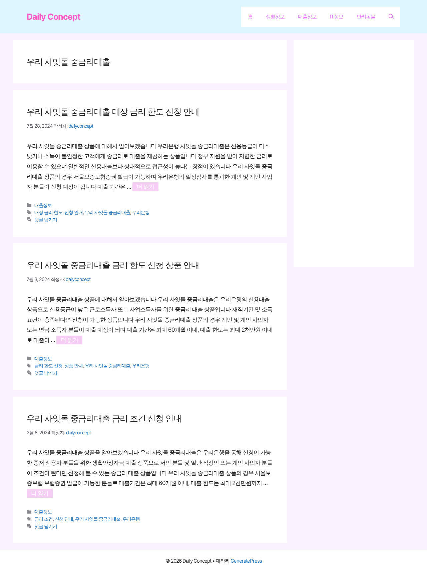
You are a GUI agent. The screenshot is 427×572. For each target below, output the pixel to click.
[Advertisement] (357, 153)
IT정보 (336, 16)
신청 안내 (73, 212)
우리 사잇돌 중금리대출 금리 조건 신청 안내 (104, 418)
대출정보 (307, 16)
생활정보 (275, 16)
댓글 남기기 (45, 219)
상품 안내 (73, 365)
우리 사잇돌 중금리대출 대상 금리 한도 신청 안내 (113, 112)
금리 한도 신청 (48, 365)
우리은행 (140, 212)
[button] (391, 17)
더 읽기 (145, 186)
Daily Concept (53, 17)
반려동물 (366, 16)
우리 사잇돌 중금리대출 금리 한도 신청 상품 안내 (113, 265)
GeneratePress (246, 561)
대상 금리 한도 (48, 212)
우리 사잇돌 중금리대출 (107, 212)
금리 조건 (43, 519)
